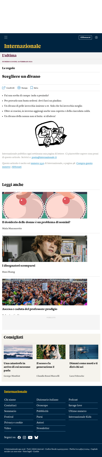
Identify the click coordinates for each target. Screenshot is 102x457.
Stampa (24, 88)
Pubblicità (42, 411)
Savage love (75, 405)
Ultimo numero (77, 411)
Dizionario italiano (47, 400)
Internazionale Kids (80, 417)
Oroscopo (42, 405)
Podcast (73, 400)
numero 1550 (37, 163)
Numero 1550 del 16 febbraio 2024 (17, 62)
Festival (8, 417)
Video (7, 428)
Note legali (27, 451)
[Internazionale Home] (16, 391)
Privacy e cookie (13, 422)
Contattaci (10, 405)
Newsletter (43, 428)
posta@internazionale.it (44, 157)
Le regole (8, 68)
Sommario (10, 411)
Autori (40, 422)
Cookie (36, 451)
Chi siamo (10, 400)
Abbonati (17, 167)
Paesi (40, 417)
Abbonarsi (85, 37)
